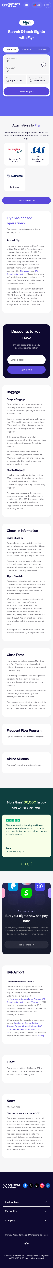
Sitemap (44, 1235)
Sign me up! (26, 369)
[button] (26, 5)
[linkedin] (48, 1187)
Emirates (33, 1026)
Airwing (41, 1035)
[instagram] (42, 1187)
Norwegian (25, 271)
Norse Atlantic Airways (30, 999)
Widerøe (34, 1002)
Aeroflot (17, 1023)
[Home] (11, 5)
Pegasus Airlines (27, 1029)
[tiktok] (36, 1187)
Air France (26, 1023)
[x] (31, 1187)
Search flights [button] (27, 91)
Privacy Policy (11, 1235)
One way (26, 49)
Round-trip (11, 49)
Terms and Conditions (29, 1235)
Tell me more (25, 944)
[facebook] (25, 1187)
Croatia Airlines (22, 1026)
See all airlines (25, 200)
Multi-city (42, 49)
